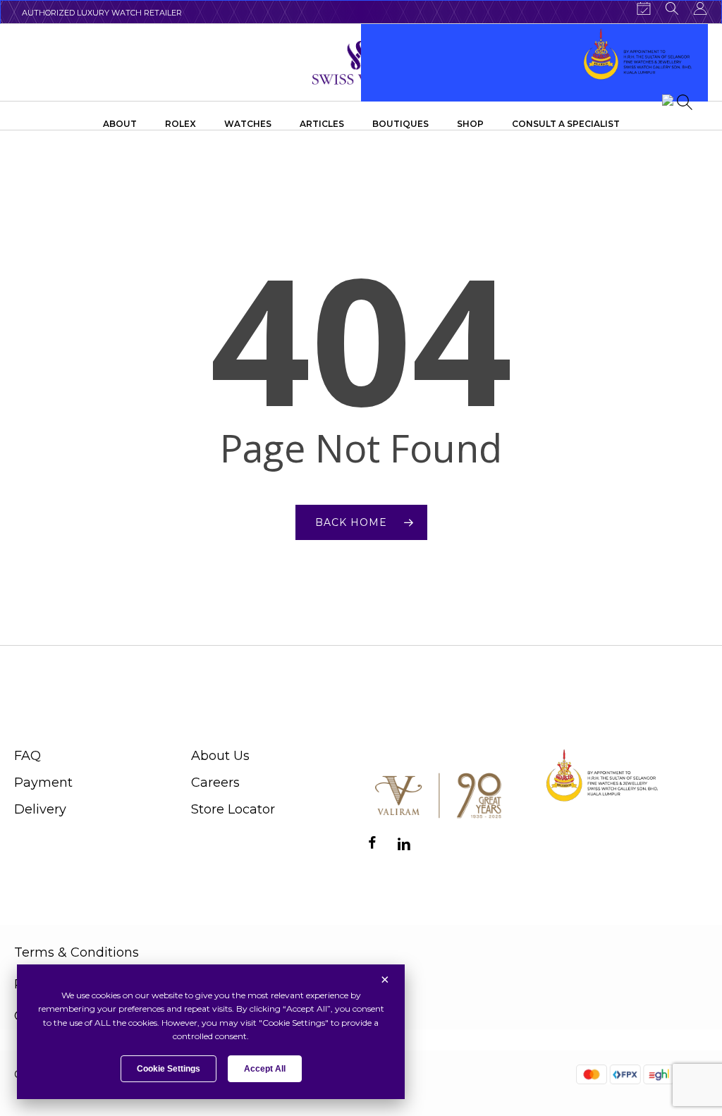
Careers (215, 782)
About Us (220, 756)
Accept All (265, 1069)
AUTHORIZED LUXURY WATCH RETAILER (102, 13)
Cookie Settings (168, 1069)
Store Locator (233, 809)
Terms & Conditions (76, 952)
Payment (43, 782)
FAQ (27, 756)
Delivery (40, 809)
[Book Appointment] (644, 8)
